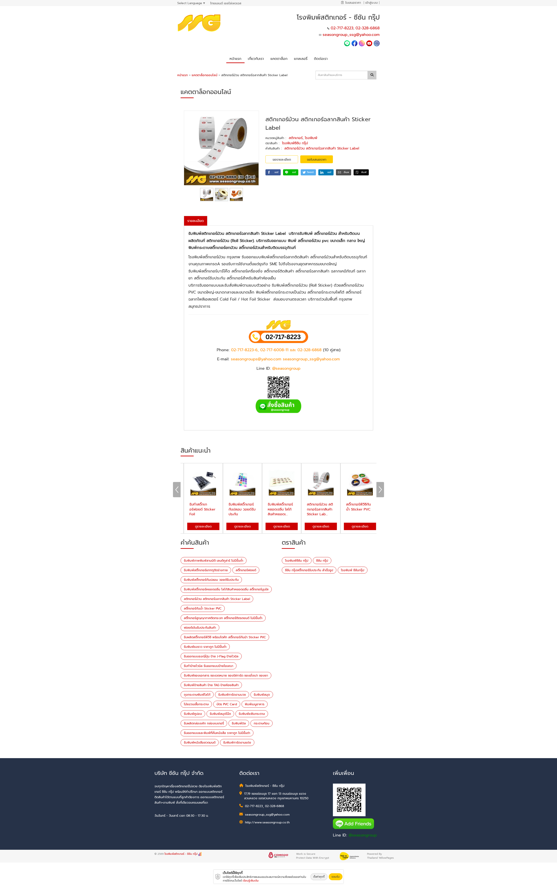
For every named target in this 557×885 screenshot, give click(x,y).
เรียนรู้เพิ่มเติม (251, 881)
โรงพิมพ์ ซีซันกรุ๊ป (352, 570)
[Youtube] (370, 43)
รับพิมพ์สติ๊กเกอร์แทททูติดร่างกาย (206, 570)
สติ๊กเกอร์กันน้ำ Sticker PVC (202, 608)
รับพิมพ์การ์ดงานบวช (232, 694)
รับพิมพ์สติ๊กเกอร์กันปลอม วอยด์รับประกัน (211, 580)
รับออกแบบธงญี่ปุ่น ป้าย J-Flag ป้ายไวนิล (211, 656)
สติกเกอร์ (296, 138)
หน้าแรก (182, 75)
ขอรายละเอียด (282, 159)
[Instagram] (362, 43)
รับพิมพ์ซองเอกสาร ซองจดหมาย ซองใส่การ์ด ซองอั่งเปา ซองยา (226, 675)
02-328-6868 (368, 28)
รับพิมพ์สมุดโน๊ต (220, 714)
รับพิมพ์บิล (239, 723)
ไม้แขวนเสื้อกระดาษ (196, 704)
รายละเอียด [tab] (195, 220)
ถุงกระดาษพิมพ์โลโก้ (197, 694)
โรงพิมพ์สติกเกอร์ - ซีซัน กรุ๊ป (181, 854)
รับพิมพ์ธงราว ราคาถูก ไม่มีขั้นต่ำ (205, 647)
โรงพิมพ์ (311, 138)
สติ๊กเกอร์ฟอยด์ (246, 570)
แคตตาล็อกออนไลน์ (205, 75)
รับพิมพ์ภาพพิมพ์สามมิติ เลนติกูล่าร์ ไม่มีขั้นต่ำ (213, 560)
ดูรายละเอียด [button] (200, 526)
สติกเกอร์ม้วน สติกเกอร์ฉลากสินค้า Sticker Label (321, 148)
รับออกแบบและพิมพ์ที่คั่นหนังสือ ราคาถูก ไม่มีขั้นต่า (217, 733)
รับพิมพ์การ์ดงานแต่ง (237, 742)
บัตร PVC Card (226, 704)
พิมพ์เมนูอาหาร (254, 704)
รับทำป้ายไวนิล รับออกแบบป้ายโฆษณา (208, 666)
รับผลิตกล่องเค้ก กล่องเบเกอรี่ (204, 723)
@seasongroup (363, 835)
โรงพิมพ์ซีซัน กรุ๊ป (295, 143)
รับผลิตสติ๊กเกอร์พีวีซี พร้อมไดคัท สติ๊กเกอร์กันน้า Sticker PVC (225, 637)
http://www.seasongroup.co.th (267, 822)
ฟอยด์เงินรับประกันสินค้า (200, 627)
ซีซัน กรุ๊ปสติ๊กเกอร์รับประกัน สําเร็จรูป (309, 570)
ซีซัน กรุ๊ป (322, 560)
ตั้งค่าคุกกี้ (319, 877)
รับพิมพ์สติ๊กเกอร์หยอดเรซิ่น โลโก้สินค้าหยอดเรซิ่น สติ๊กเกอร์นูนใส (226, 589)
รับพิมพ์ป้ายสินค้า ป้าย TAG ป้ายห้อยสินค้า (211, 685)
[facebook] (354, 43)
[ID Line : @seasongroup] (347, 43)
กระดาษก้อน (261, 723)
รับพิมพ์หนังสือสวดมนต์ (199, 742)
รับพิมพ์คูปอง (193, 714)
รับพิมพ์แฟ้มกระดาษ (252, 714)
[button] (256, 58)
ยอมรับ (336, 877)
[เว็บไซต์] (377, 43)
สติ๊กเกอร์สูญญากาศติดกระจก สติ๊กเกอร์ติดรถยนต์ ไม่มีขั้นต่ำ (223, 618)
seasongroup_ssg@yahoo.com (351, 35)
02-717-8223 (342, 28)
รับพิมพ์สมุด (262, 694)
